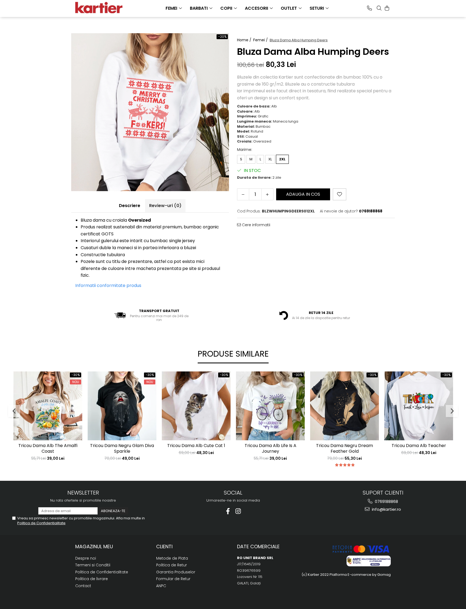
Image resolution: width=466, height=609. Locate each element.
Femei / (261, 40)
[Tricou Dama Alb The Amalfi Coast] (47, 405)
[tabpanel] (150, 112)
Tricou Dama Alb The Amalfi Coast (47, 448)
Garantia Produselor (175, 572)
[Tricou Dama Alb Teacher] (418, 405)
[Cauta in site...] (379, 8)
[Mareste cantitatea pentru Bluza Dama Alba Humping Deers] (267, 194)
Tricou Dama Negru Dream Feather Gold (344, 448)
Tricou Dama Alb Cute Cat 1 (196, 446)
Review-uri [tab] (165, 205)
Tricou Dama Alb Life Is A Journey (270, 448)
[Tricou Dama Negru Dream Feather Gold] (344, 405)
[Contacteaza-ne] (369, 8)
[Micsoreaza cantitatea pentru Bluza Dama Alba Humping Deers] (243, 194)
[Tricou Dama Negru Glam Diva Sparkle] (122, 405)
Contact (83, 585)
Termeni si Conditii (92, 565)
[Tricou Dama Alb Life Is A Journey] (270, 405)
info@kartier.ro (386, 509)
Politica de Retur (171, 565)
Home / (244, 40)
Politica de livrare (91, 578)
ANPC (161, 585)
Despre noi (85, 558)
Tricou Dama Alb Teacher (419, 446)
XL (270, 159)
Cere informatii (255, 225)
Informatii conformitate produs (108, 285)
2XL (282, 159)
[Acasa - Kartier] (102, 7)
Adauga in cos (303, 194)
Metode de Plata (172, 558)
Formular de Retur (173, 578)
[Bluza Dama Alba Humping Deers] (150, 112)
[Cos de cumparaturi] (387, 8)
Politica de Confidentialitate (41, 523)
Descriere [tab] (129, 205)
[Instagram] (238, 511)
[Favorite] (339, 194)
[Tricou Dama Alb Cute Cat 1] (196, 405)
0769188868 (386, 501)
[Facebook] (228, 511)
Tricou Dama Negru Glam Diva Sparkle (122, 448)
